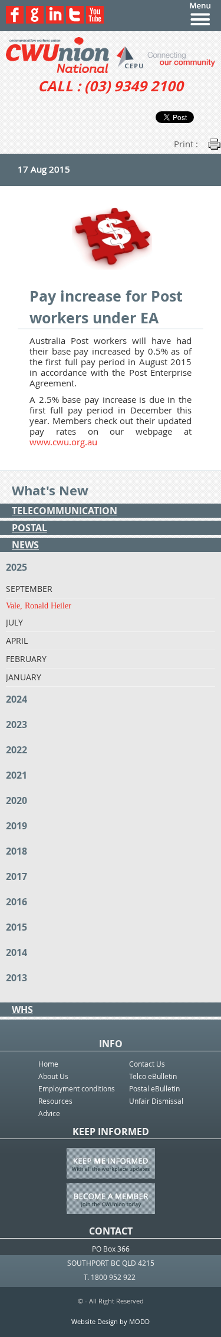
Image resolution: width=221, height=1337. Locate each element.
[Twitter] (75, 20)
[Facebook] (15, 20)
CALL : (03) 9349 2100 (110, 86)
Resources (55, 1101)
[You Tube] (95, 20)
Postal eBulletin (154, 1088)
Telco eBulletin (153, 1076)
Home (48, 1063)
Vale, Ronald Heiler (38, 605)
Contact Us (147, 1063)
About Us (53, 1076)
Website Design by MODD (110, 1321)
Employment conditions (76, 1088)
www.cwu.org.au (63, 442)
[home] (110, 55)
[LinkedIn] (55, 20)
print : (186, 144)
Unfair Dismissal (156, 1101)
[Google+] (35, 20)
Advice (49, 1113)
